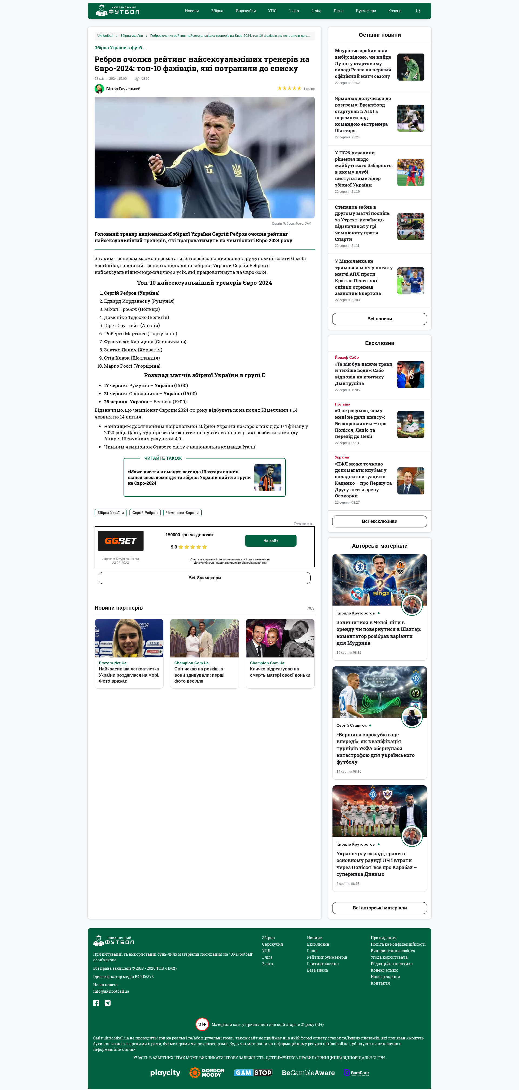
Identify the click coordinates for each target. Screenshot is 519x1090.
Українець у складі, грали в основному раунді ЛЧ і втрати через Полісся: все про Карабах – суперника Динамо (377, 863)
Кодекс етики (384, 970)
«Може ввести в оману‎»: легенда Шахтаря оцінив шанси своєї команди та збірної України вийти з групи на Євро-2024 (189, 477)
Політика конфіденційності (398, 944)
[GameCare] (356, 1073)
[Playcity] (165, 1073)
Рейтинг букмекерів (327, 957)
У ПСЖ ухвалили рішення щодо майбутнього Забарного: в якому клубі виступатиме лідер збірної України (364, 168)
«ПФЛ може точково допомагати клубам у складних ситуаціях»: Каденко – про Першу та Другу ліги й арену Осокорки (363, 480)
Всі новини (379, 318)
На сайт (271, 541)
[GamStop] (253, 1073)
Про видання (384, 937)
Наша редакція (385, 976)
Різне (339, 10)
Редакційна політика (392, 963)
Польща (342, 404)
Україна (342, 457)
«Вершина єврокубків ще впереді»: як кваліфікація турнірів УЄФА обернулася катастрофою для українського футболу (376, 748)
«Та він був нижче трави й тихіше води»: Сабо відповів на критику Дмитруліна (363, 373)
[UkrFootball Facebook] (96, 1003)
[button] (418, 10)
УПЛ (272, 10)
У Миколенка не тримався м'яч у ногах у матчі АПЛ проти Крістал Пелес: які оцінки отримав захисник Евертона (364, 277)
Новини (192, 10)
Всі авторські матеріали (380, 907)
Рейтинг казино (323, 963)
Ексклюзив (318, 944)
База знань (317, 970)
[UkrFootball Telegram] (108, 1003)
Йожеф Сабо (347, 357)
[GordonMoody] (206, 1073)
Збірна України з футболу (122, 47)
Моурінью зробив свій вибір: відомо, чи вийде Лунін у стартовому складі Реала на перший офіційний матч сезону (363, 63)
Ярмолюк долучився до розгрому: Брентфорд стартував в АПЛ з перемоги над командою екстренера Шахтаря (363, 114)
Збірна (217, 10)
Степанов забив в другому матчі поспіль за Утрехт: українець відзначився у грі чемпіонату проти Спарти (362, 223)
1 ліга (294, 10)
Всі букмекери (204, 577)
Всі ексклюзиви (379, 521)
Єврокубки (246, 10)
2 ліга (316, 10)
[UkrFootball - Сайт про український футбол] (115, 11)
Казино (394, 10)
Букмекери (366, 10)
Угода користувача (389, 957)
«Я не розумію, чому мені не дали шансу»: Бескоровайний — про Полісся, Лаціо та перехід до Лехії (361, 423)
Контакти (380, 983)
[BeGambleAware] (308, 1073)
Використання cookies (393, 950)
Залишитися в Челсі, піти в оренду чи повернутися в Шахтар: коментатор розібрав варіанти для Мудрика (379, 632)
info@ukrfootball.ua (111, 991)
